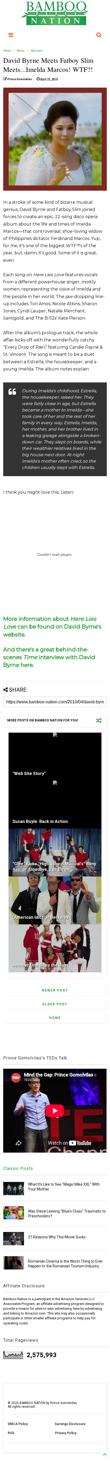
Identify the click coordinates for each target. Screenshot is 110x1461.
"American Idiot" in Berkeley (41, 917)
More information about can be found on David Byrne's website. (52, 626)
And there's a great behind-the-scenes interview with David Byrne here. (49, 657)
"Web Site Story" (29, 773)
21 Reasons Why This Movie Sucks (57, 1237)
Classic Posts (18, 1168)
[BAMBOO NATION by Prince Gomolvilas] (55, 23)
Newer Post (55, 990)
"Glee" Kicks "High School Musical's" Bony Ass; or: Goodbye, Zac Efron (54, 866)
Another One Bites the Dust (40, 965)
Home (6, 50)
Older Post (55, 1004)
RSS (11, 1433)
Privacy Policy (65, 1433)
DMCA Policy (18, 1424)
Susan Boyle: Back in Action (40, 821)
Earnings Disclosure (70, 1424)
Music (21, 50)
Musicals (37, 50)
